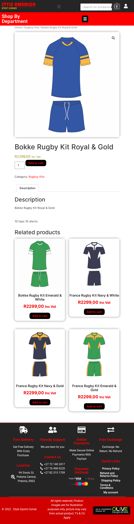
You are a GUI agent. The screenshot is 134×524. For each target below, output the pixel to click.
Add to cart (35, 163)
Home (18, 27)
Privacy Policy (111, 468)
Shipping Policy (110, 480)
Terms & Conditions (106, 486)
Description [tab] (27, 188)
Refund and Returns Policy (109, 474)
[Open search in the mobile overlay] (100, 7)
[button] (59, 6)
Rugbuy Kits (31, 27)
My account (110, 492)
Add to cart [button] (39, 316)
